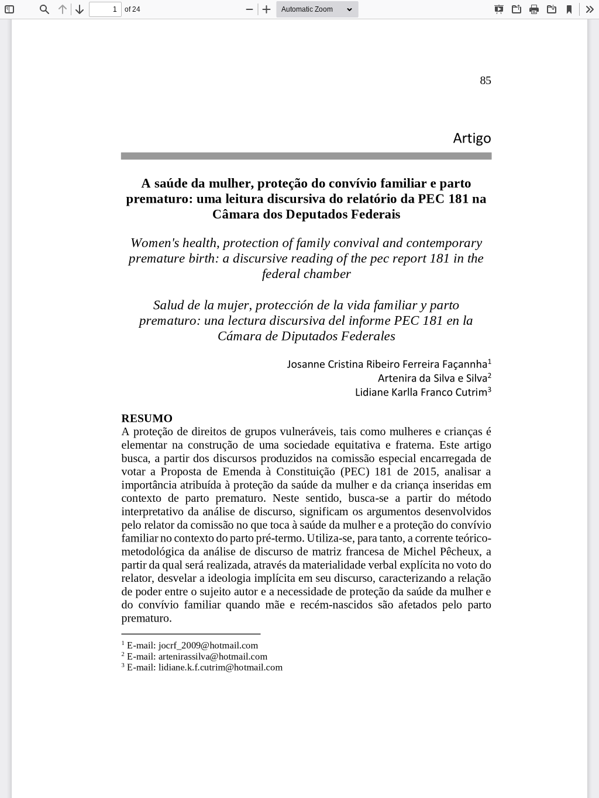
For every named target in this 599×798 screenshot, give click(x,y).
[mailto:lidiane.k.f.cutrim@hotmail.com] (220, 666)
